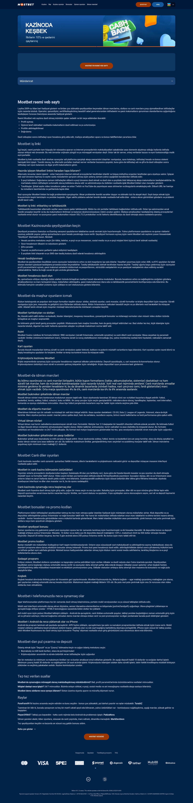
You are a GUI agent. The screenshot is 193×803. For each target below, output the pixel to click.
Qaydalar (90, 753)
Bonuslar (69, 4)
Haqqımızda (79, 753)
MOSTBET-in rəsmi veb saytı (96, 66)
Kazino (44, 4)
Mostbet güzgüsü (96, 737)
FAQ (116, 753)
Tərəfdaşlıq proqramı (104, 753)
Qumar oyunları (79, 4)
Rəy (50, 4)
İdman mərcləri (92, 4)
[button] (95, 768)
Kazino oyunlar (58, 4)
